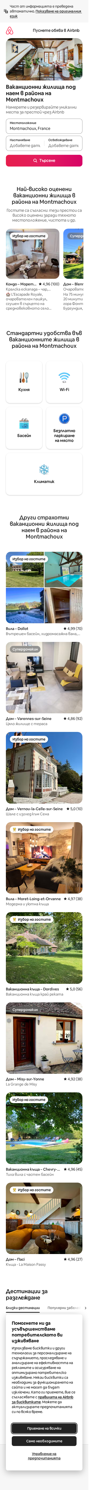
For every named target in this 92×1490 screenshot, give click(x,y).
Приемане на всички (44, 1428)
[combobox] (44, 128)
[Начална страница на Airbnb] (9, 30)
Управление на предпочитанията (44, 1456)
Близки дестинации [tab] (23, 1308)
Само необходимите (44, 1441)
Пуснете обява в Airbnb (56, 30)
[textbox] (25, 145)
